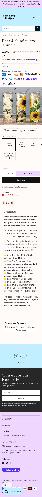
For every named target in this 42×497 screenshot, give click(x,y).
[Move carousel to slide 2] (20, 362)
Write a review (21, 330)
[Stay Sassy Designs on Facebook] (3, 463)
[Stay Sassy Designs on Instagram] (6, 463)
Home (4, 35)
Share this (9, 203)
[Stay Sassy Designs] (9, 17)
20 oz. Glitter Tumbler (22, 144)
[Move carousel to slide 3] (21, 362)
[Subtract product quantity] (4, 173)
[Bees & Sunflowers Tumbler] (21, 106)
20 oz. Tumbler (9, 145)
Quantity (5, 169)
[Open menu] (38, 17)
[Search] (37, 28)
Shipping (5, 187)
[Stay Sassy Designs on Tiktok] (10, 463)
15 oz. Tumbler (33, 145)
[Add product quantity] (12, 173)
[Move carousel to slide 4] (23, 362)
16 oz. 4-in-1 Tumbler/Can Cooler (9, 156)
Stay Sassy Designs (21, 480)
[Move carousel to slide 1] (18, 362)
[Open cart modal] (34, 17)
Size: (9, 136)
